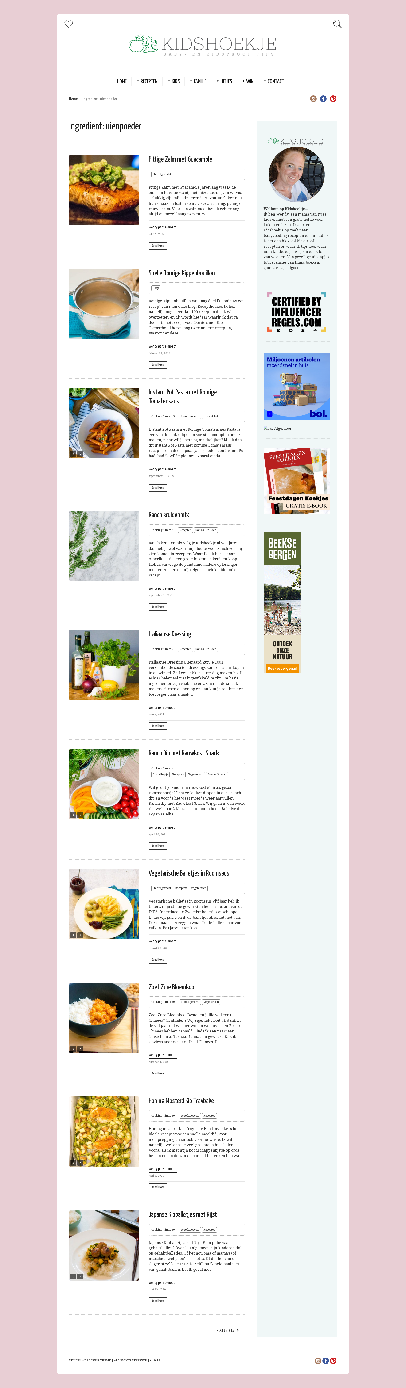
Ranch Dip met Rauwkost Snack (184, 753)
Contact (276, 81)
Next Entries (225, 1331)
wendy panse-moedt (163, 227)
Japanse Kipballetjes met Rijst (183, 1214)
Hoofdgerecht (162, 174)
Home (122, 81)
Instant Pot (210, 416)
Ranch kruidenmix (169, 515)
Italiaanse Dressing (170, 634)
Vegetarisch (195, 774)
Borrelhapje (160, 774)
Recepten (149, 81)
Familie (200, 81)
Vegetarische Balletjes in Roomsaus (189, 873)
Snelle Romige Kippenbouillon (182, 273)
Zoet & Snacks (216, 774)
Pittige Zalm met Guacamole (180, 159)
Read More (158, 245)
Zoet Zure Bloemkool (172, 987)
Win (250, 81)
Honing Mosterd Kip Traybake (181, 1100)
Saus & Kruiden (205, 530)
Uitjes (226, 81)
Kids (176, 81)
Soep (156, 288)
